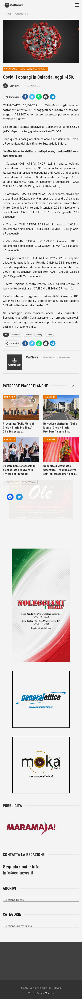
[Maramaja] (31, 828)
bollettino (16, 335)
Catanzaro (10, 68)
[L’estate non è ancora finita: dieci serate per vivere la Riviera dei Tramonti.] (21, 449)
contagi (39, 335)
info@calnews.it (18, 873)
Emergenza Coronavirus (34, 68)
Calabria (28, 335)
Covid (49, 335)
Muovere (49, 993)
